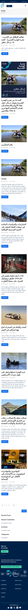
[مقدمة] (14, 167)
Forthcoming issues (13, 1)
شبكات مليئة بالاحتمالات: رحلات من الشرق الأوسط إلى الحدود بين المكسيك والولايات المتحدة (13, 421)
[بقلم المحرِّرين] (14, 134)
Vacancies (3, 593)
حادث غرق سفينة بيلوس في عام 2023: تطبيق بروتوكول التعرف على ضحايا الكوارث (12, 278)
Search (24, 511)
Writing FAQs (18, 588)
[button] (26, 5)
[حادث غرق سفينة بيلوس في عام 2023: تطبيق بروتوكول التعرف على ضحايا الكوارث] (14, 264)
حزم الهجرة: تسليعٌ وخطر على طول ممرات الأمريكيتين (13, 373)
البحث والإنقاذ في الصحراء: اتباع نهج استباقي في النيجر (13, 329)
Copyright (3, 580)
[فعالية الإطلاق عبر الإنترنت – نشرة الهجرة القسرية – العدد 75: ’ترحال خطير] (14, 26)
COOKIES (3, 597)
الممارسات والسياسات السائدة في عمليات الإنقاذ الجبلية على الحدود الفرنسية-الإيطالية (13, 227)
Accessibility (4, 584)
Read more (4, 53)
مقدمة (3, 178)
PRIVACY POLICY (18, 580)
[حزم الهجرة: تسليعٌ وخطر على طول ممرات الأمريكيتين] (14, 361)
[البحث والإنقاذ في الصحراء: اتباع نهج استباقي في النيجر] (14, 315)
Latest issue (3, 1)
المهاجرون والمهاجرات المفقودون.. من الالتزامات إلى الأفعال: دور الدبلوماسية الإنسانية (13, 475)
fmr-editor (13, 45)
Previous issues (24, 1)
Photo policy (18, 584)
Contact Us (3, 588)
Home (2, 13)
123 (14, 505)
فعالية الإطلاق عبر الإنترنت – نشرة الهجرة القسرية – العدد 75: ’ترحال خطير (12, 40)
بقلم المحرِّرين (7, 144)
